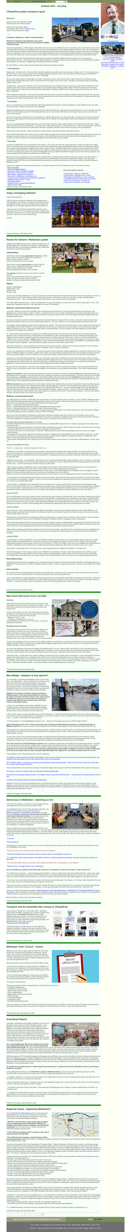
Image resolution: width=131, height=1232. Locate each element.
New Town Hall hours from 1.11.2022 (20, 173)
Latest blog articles (112, 41)
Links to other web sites (72, 182)
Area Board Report (14, 181)
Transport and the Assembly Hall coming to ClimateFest (26, 178)
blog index (85, 173)
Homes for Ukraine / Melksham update (21, 171)
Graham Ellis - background (73, 175)
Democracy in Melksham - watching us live (22, 176)
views (89, 175)
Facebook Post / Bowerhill (19, 1113)
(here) (30, 22)
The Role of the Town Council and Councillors (80, 179)
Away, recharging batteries (17, 169)
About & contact (38, 1)
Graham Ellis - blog (70, 173)
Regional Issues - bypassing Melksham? (21, 183)
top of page (98, 1219)
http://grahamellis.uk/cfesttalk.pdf (18, 923)
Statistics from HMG (13, 244)
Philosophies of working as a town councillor (79, 177)
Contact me (85, 180)
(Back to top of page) (15, 185)
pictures (87, 182)
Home (17, 1)
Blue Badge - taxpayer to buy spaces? (21, 174)
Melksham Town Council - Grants (19, 179)
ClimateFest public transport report (112, 55)
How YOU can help (70, 180)
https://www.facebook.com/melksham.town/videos (23, 812)
